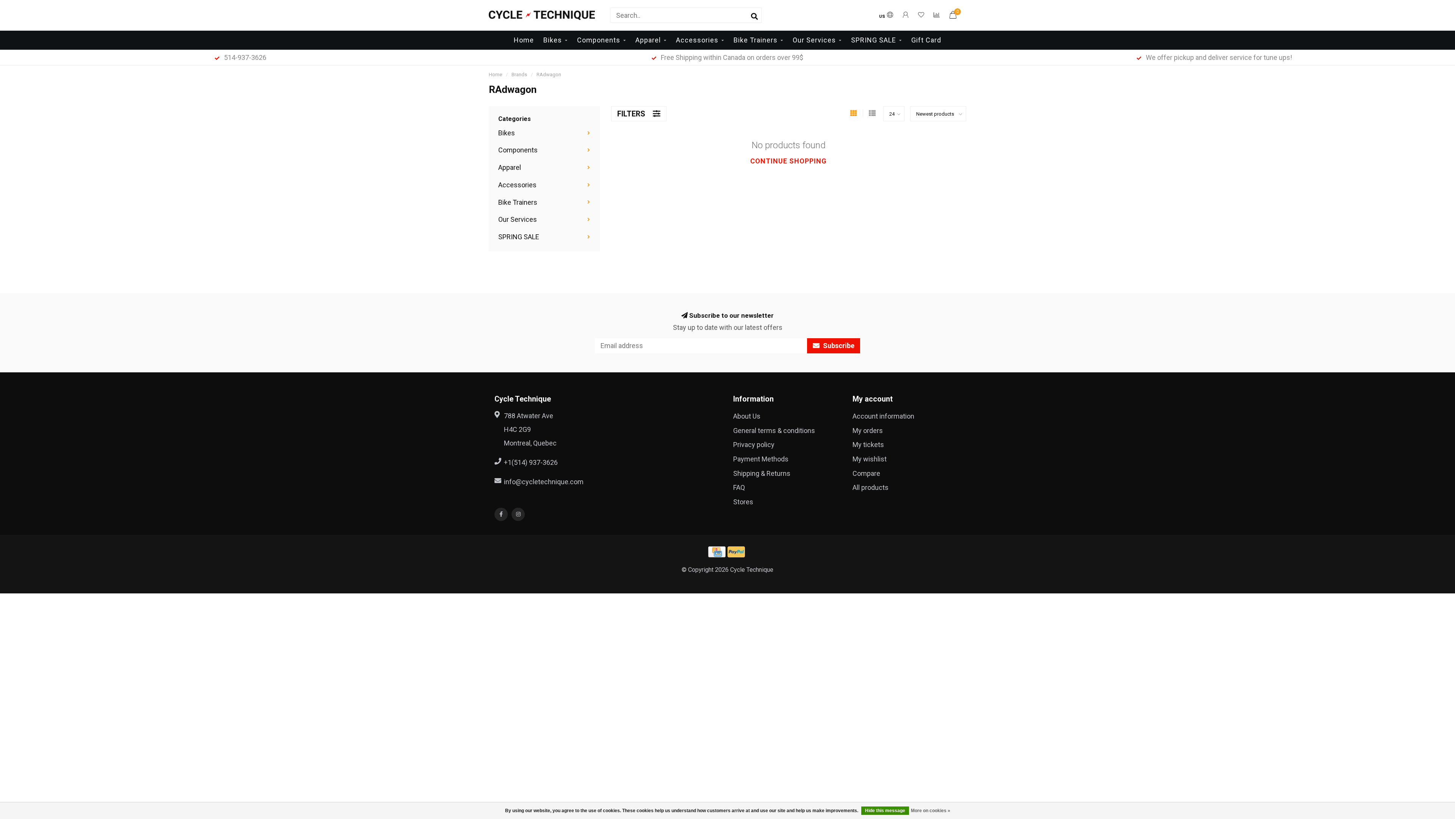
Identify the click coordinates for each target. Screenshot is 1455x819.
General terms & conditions (774, 431)
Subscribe (837, 346)
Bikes (552, 40)
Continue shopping (788, 161)
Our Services (814, 40)
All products (871, 487)
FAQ (739, 487)
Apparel (648, 40)
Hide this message (885, 810)
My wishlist (870, 459)
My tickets (868, 445)
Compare (866, 473)
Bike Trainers (756, 40)
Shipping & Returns (761, 473)
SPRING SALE (873, 40)
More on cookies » (930, 810)
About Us (746, 416)
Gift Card (926, 40)
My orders (868, 431)
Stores (743, 502)
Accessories (697, 40)
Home (524, 40)
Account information (883, 416)
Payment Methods (761, 459)
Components (598, 40)
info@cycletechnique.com (544, 482)
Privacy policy (753, 445)
